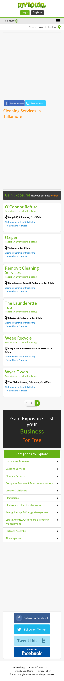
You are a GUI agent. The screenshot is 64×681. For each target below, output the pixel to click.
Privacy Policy (44, 671)
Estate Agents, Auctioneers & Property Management (27, 521)
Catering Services (15, 468)
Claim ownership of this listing (20, 222)
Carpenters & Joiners (17, 461)
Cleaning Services (15, 476)
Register (37, 12)
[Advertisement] (32, 65)
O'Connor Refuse (21, 207)
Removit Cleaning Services (22, 270)
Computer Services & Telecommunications (29, 483)
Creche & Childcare (16, 490)
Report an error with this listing (21, 211)
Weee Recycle (18, 338)
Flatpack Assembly (16, 531)
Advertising (19, 667)
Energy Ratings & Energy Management (27, 512)
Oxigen (11, 237)
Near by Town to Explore (43, 27)
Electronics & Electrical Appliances (25, 505)
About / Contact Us (37, 667)
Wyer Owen (16, 372)
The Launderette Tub (21, 305)
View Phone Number (17, 226)
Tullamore (9, 20)
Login (25, 12)
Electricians (12, 498)
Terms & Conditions (23, 671)
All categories (13, 538)
